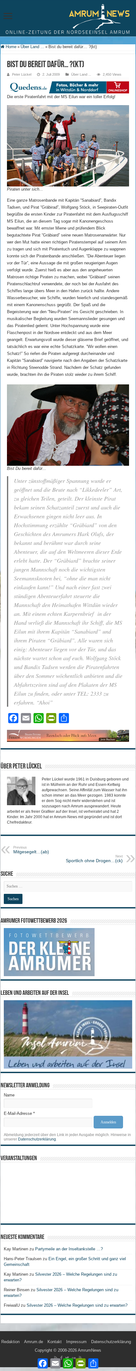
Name (9, 1095)
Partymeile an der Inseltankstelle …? (69, 1249)
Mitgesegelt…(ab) (31, 849)
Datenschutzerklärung (37, 1139)
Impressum (76, 1341)
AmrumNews (89, 1350)
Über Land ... (32, 46)
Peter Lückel (21, 74)
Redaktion (10, 1341)
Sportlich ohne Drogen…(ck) (94, 858)
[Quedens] (68, 87)
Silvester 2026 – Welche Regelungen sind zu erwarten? (78, 1305)
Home (10, 46)
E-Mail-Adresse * (19, 1113)
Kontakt (54, 1341)
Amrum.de (33, 1341)
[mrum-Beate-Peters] (68, 735)
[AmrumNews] (68, 18)
